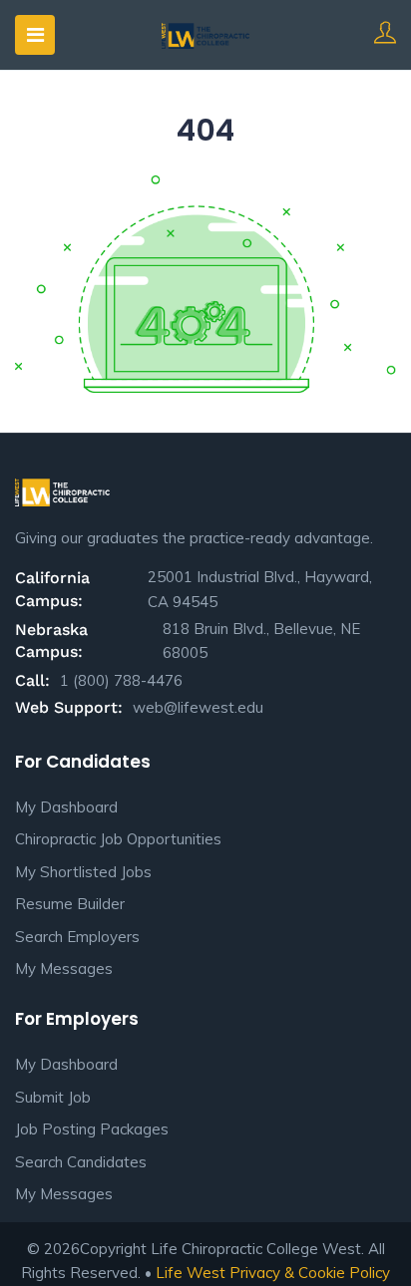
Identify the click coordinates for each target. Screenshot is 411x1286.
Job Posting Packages (92, 1129)
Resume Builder (70, 903)
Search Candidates (81, 1161)
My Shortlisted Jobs (83, 871)
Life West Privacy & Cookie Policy (273, 1272)
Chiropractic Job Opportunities (118, 838)
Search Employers (77, 936)
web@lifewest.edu (198, 707)
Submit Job (53, 1097)
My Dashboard (66, 807)
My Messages (64, 968)
